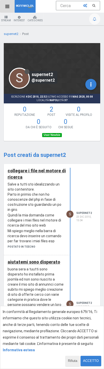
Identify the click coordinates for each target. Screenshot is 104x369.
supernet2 (84, 213)
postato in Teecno (21, 246)
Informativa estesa (19, 350)
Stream (6, 20)
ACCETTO (91, 361)
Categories (35, 20)
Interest (19, 20)
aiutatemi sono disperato (34, 262)
